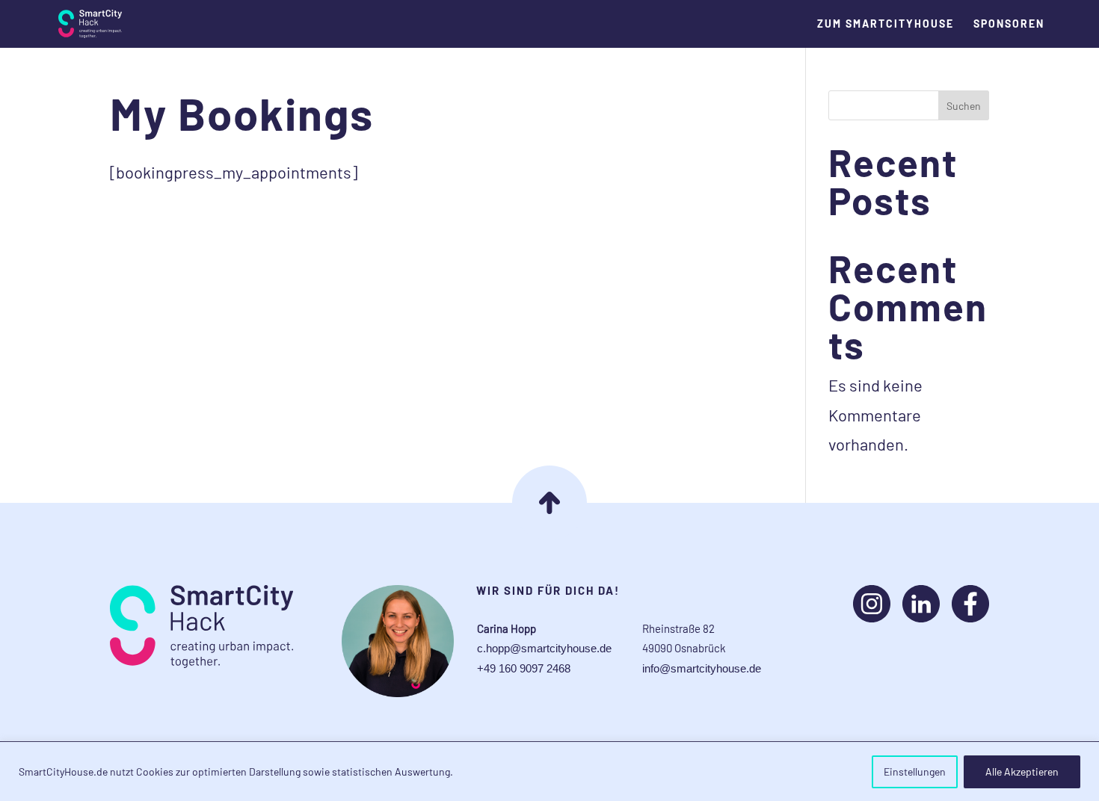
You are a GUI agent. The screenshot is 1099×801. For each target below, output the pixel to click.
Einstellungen (915, 771)
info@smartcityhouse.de (701, 668)
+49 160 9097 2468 (523, 668)
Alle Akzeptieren (1022, 771)
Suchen (963, 105)
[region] (549, 771)
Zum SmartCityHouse (885, 24)
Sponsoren (1008, 24)
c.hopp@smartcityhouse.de (544, 648)
